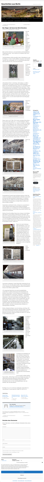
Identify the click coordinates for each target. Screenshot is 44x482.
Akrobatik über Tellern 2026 (37, 229)
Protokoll (34, 149)
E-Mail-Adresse (5, 443)
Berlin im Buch (23, 18)
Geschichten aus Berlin (10, 4)
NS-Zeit (36, 144)
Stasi (39, 159)
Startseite (3, 18)
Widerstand (35, 167)
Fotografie (36, 126)
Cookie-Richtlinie (15, 480)
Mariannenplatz (36, 139)
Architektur (37, 116)
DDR (35, 123)
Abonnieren (35, 182)
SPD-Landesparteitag (36, 154)
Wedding (36, 160)
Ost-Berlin (36, 146)
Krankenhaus (36, 133)
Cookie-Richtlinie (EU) (25, 20)
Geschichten (8, 18)
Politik (36, 149)
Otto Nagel (36, 147)
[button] (42, 462)
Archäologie (35, 117)
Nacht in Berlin (4, 20)
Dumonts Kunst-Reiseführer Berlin (5, 396)
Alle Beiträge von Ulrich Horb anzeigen (17, 406)
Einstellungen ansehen (22, 478)
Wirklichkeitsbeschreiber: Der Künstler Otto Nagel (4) (16, 396)
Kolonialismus (35, 132)
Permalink (4, 413)
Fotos (35, 127)
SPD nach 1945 (36, 156)
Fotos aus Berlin (10, 20)
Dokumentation (36, 125)
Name (3, 439)
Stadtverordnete (35, 159)
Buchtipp (37, 122)
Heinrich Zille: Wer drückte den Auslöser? (24, 396)
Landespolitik (15, 411)
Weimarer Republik (37, 162)
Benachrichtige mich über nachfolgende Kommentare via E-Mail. (13, 450)
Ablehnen (22, 475)
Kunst (24, 411)
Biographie (36, 120)
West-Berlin (36, 165)
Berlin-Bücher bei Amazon (36, 71)
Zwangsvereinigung (37, 169)
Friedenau (36, 128)
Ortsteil (34, 145)
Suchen (40, 65)
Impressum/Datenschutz (21, 480)
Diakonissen (35, 124)
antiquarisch (36, 114)
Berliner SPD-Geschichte (16, 18)
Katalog (35, 131)
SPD (36, 153)
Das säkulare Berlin (27, 24)
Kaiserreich (37, 130)
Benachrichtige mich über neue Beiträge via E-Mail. (11, 452)
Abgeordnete (36, 111)
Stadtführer (36, 158)
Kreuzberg (35, 134)
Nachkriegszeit (11, 412)
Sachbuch (37, 151)
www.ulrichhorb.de (17, 20)
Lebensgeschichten (5, 412)
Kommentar (4, 426)
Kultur (12, 411)
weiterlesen (35, 228)
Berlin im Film (29, 18)
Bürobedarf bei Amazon (36, 69)
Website (3, 447)
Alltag (36, 112)
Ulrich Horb (17, 29)
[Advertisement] (38, 42)
